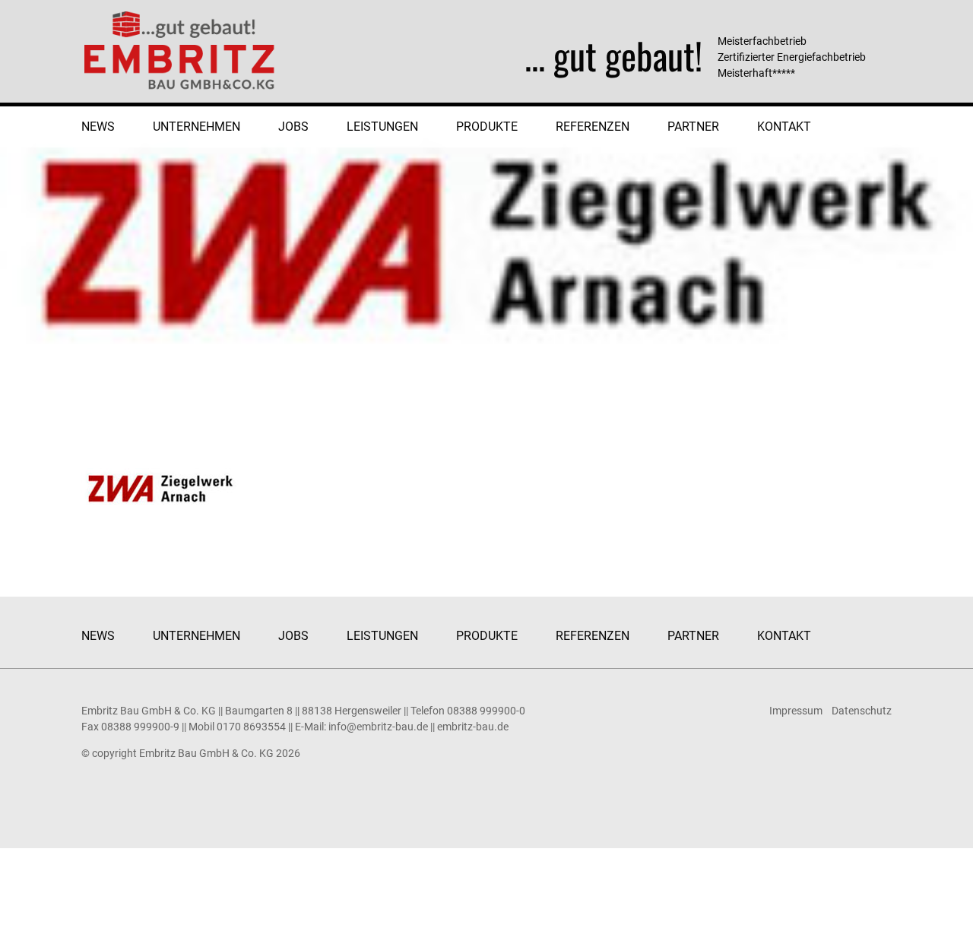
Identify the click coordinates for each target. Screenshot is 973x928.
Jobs (293, 126)
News (98, 126)
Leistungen (382, 126)
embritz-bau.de (473, 727)
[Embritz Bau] (180, 50)
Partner (693, 126)
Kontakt (784, 126)
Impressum (795, 711)
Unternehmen (196, 126)
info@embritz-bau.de (378, 727)
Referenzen (592, 126)
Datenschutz (862, 711)
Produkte (487, 126)
